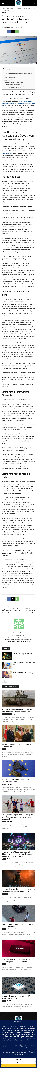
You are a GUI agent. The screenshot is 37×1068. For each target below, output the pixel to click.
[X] (13, 31)
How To (7, 8)
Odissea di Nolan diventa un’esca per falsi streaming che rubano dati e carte (18, 890)
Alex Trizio (9, 749)
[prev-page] (3, 681)
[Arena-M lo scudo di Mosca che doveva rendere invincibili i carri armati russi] (18, 698)
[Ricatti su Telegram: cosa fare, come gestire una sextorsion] (7, 656)
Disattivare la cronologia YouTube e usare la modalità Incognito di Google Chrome (21, 86)
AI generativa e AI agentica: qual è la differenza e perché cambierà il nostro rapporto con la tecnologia (17, 854)
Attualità (4, 668)
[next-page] (5, 681)
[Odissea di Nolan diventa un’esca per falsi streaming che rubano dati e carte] (18, 878)
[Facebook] (9, 31)
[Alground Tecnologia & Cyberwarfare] (18, 1019)
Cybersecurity (5, 893)
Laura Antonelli (12, 893)
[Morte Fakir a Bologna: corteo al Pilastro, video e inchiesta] (18, 913)
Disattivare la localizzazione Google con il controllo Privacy (18, 74)
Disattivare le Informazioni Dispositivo (15, 82)
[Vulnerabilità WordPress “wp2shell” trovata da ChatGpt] (18, 985)
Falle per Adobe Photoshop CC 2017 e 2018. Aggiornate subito (27, 610)
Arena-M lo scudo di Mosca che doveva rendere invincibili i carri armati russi (17, 710)
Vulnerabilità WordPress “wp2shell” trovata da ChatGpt (16, 997)
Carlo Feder (10, 964)
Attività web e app (10, 77)
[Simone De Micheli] (3, 27)
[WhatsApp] (16, 31)
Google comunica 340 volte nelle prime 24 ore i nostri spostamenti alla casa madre (18, 103)
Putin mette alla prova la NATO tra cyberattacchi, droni (15, 781)
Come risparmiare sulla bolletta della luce (24, 662)
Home (3, 8)
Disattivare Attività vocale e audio (14, 84)
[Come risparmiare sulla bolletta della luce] (7, 665)
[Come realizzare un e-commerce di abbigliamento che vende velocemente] (7, 674)
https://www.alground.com (18, 635)
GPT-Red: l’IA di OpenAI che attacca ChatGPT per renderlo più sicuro (16, 960)
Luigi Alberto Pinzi (17, 714)
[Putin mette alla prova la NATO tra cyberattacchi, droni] (18, 768)
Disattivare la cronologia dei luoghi (14, 80)
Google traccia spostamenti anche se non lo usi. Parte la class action (10, 610)
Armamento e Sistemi (7, 714)
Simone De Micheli (9, 27)
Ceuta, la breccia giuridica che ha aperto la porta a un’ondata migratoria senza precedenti (18, 817)
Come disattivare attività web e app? (16, 79)
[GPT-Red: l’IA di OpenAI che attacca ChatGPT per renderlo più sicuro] (18, 948)
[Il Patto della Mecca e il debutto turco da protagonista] (18, 733)
